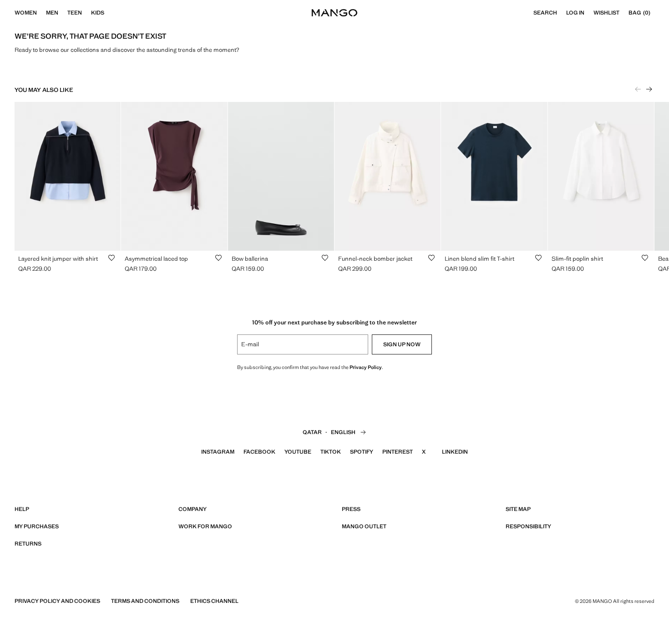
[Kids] (108, 12)
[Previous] (638, 89)
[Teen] (86, 12)
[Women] (41, 12)
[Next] (649, 89)
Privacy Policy (366, 367)
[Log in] (588, 12)
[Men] (62, 12)
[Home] (334, 13)
